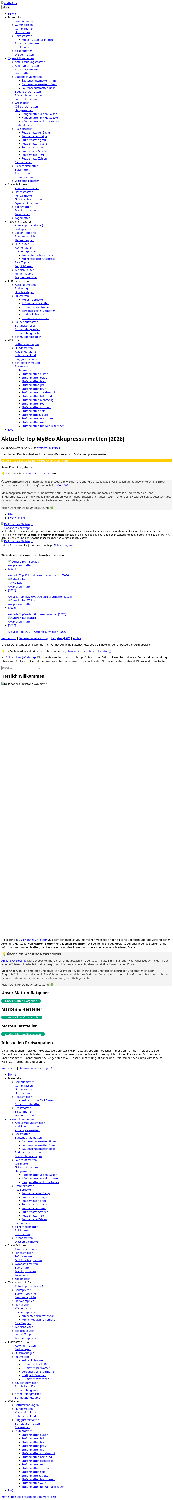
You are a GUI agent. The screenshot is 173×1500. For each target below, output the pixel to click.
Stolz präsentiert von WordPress (36, 1497)
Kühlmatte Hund (25, 355)
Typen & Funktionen (21, 58)
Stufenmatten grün (34, 389)
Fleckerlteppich (24, 240)
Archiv (77, 638)
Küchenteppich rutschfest (38, 259)
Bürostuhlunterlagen (28, 95)
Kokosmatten (23, 36)
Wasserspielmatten (27, 181)
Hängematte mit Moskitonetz (40, 121)
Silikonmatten (24, 51)
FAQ (10, 429)
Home (12, 14)
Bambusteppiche (25, 236)
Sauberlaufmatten (26, 322)
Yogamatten (22, 218)
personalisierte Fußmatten (39, 311)
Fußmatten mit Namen (36, 307)
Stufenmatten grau (34, 385)
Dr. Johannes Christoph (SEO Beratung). (87, 651)
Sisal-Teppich (23, 262)
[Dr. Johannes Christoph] (17, 524)
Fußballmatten (24, 195)
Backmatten (22, 73)
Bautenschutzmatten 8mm (39, 80)
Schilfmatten (23, 47)
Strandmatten (24, 177)
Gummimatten (24, 28)
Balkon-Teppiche (25, 233)
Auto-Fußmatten (25, 285)
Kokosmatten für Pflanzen (38, 40)
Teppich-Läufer (24, 270)
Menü (6, 7)
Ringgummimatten (27, 359)
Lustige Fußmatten (34, 314)
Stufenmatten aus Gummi (38, 392)
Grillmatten (22, 103)
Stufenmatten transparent (38, 418)
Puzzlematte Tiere (33, 155)
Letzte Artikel (16, 518)
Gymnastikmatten (26, 203)
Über (11, 514)
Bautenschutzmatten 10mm (39, 84)
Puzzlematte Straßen (35, 151)
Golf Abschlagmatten (28, 199)
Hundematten (24, 348)
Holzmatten (22, 32)
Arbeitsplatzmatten (27, 69)
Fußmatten (22, 296)
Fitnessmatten (24, 192)
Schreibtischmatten (27, 363)
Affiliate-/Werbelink (13, 960)
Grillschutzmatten (26, 106)
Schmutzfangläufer (27, 329)
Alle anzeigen (63, 545)
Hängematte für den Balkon (39, 114)
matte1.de (7, 1497)
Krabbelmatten (24, 125)
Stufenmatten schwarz (36, 407)
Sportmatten (23, 207)
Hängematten (24, 110)
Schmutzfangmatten (28, 333)
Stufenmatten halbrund (37, 396)
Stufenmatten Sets (33, 411)
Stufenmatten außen (35, 374)
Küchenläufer (23, 247)
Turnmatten (22, 214)
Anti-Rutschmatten (27, 66)
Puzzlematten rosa (34, 147)
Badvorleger (23, 288)
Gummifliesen (24, 25)
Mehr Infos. (64, 485)
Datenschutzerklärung (33, 638)
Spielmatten (22, 169)
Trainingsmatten (25, 210)
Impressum (8, 638)
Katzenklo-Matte (25, 351)
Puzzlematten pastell (35, 143)
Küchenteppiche (25, 251)
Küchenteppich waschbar (38, 255)
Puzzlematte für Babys (36, 132)
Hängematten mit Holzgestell (40, 118)
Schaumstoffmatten (27, 43)
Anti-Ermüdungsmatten (30, 62)
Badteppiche (23, 229)
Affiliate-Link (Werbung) (21, 657)
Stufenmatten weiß (34, 422)
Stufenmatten (24, 370)
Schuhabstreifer (25, 325)
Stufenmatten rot (33, 403)
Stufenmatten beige (34, 377)
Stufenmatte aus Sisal (35, 415)
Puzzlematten (23, 129)
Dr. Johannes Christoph (48, 447)
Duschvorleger (24, 292)
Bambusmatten (25, 21)
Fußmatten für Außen (35, 303)
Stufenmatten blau (34, 381)
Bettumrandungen (27, 344)
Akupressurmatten (27, 188)
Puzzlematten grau (34, 140)
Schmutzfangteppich (28, 337)
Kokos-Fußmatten (33, 299)
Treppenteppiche (26, 277)
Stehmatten (22, 173)
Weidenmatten (24, 54)
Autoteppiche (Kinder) (29, 225)
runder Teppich (24, 273)
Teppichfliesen (24, 266)
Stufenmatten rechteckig (38, 400)
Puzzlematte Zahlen (34, 158)
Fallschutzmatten (26, 99)
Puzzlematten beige (34, 136)
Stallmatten (22, 366)
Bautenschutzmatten (28, 77)
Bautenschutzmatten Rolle (38, 88)
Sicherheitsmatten (26, 166)
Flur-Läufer (22, 244)
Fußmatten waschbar (35, 318)
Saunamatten (23, 162)
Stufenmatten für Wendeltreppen (43, 426)
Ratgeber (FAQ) (60, 638)
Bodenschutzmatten (28, 92)
